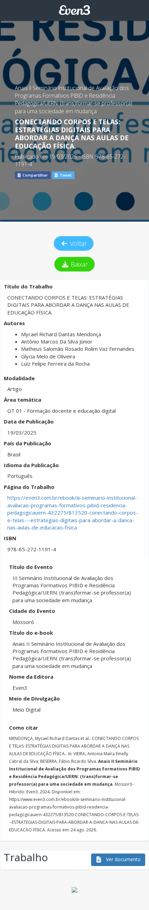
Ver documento (123, 859)
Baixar (78, 264)
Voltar (77, 243)
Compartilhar (34, 175)
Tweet (65, 175)
